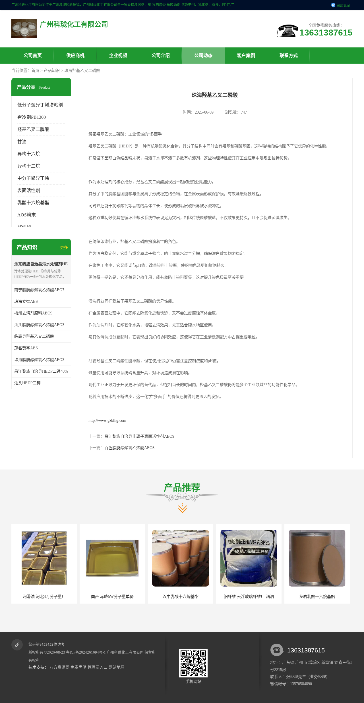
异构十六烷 (28, 153)
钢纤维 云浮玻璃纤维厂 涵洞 (183, 596)
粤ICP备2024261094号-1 (86, 652)
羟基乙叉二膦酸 (33, 129)
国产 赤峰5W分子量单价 (47, 596)
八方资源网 (59, 667)
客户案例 (246, 55)
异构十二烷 (28, 166)
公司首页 (33, 55)
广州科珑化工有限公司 (125, 652)
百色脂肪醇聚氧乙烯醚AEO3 (129, 448)
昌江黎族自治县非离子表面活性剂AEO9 (139, 436)
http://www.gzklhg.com (107, 420)
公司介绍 (161, 55)
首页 (35, 70)
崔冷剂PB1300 (31, 117)
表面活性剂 (28, 190)
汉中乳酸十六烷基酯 (115, 596)
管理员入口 (97, 667)
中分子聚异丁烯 (33, 178)
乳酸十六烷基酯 (33, 202)
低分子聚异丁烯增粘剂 (40, 105)
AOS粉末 (26, 214)
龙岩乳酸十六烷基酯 (252, 596)
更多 (64, 247)
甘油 (21, 141)
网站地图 (117, 667)
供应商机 (75, 55)
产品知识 (52, 70)
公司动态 (203, 55)
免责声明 (78, 667)
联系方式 (289, 55)
